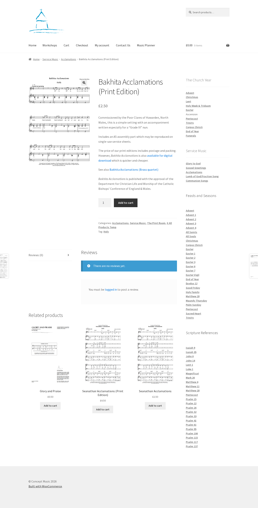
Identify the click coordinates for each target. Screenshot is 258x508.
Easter (189, 110)
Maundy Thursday (196, 300)
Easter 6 (190, 266)
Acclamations (68, 59)
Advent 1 (191, 215)
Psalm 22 (191, 403)
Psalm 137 (192, 446)
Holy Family (192, 292)
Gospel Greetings (196, 168)
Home (32, 45)
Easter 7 (190, 270)
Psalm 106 (192, 433)
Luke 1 (189, 369)
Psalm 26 (191, 407)
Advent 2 (191, 219)
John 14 (190, 360)
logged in (111, 289)
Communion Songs (197, 180)
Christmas (192, 97)
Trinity (190, 122)
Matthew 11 (192, 386)
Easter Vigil (192, 275)
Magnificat (192, 373)
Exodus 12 (191, 283)
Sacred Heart (193, 313)
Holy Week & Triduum (198, 105)
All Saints (191, 232)
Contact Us (123, 45)
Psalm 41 (191, 420)
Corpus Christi (194, 127)
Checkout (82, 45)
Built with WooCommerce (45, 486)
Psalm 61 (191, 424)
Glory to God (193, 163)
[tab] (50, 255)
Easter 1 (190, 253)
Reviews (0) (36, 255)
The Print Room (156, 223)
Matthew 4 (192, 382)
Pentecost (192, 118)
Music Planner (146, 45)
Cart (66, 45)
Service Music (50, 59)
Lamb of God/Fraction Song (202, 176)
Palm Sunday (193, 305)
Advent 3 (191, 223)
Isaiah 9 (190, 347)
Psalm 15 (191, 399)
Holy (106, 231)
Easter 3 (190, 262)
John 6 (190, 356)
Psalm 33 (191, 416)
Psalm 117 (192, 442)
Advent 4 (191, 227)
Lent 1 (189, 364)
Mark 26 (190, 377)
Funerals (191, 135)
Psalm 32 (191, 412)
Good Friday (193, 287)
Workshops (49, 45)
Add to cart (125, 203)
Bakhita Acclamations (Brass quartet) (134, 169)
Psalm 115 (192, 437)
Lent (188, 101)
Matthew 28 (192, 296)
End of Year (192, 131)
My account (102, 45)
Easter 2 (190, 257)
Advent (190, 93)
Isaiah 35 (191, 352)
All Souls (191, 236)
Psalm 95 (191, 429)
